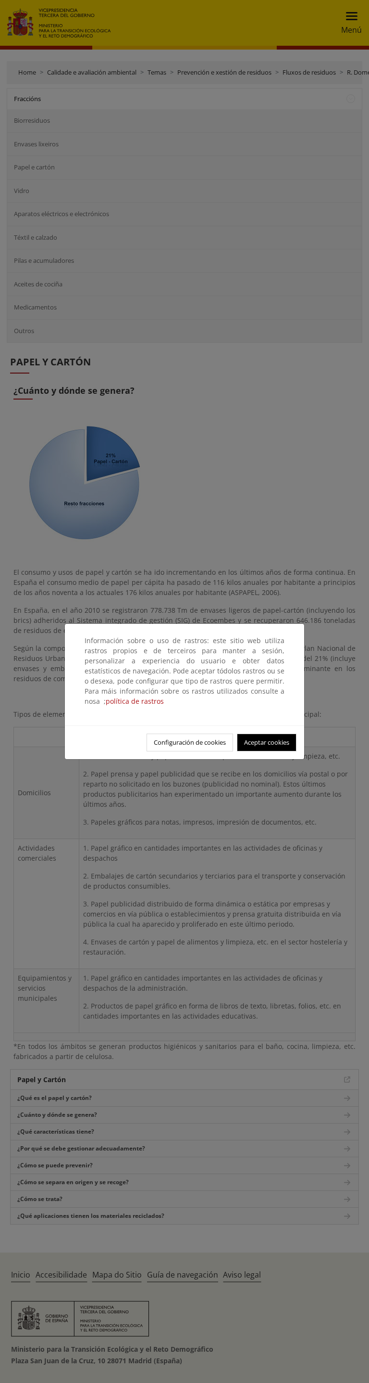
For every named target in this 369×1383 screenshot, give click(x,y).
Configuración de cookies (190, 742)
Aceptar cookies (266, 742)
